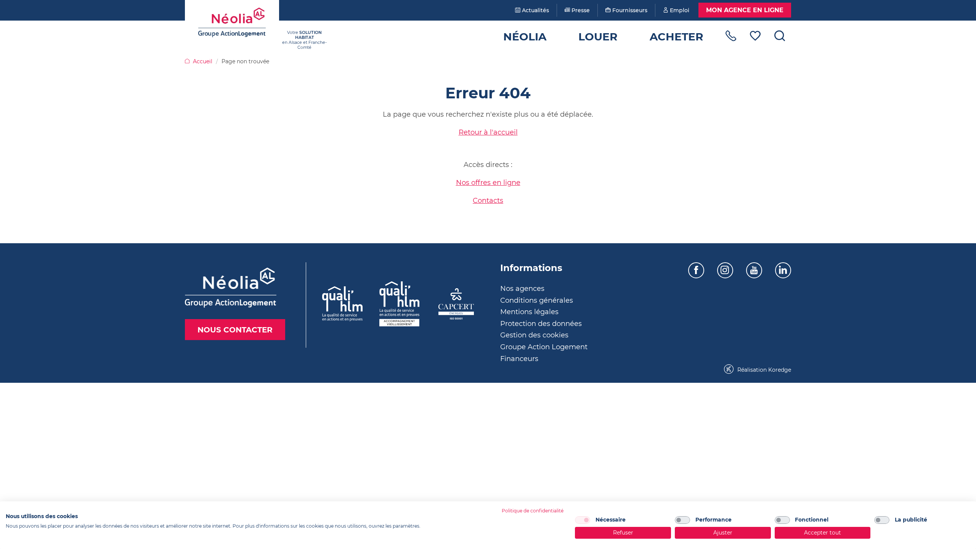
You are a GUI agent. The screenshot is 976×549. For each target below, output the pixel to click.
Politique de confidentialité (532, 511)
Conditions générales (536, 300)
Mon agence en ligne (744, 10)
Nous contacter (235, 329)
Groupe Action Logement (544, 347)
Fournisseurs (629, 10)
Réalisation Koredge (763, 369)
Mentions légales (529, 312)
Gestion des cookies (534, 335)
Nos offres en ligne (488, 182)
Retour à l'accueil (488, 132)
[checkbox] (582, 520)
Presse (580, 10)
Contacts (488, 200)
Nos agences (522, 288)
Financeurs (519, 359)
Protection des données (541, 323)
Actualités (534, 10)
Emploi (678, 10)
